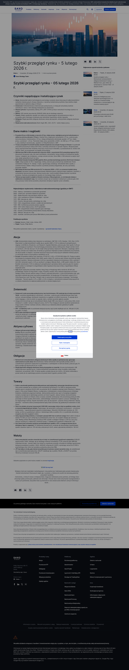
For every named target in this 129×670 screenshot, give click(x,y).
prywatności (84, 331)
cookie (70, 331)
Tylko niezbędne (64, 342)
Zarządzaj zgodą (64, 348)
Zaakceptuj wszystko (65, 337)
